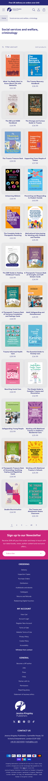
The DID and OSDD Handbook (13, 122)
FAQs (24, 677)
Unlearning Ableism (12, 196)
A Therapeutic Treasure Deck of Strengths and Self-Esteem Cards (35, 275)
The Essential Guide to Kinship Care (35, 353)
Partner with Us (24, 681)
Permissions (24, 685)
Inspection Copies (24, 574)
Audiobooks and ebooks (24, 587)
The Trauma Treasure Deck (13, 158)
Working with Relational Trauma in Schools (35, 469)
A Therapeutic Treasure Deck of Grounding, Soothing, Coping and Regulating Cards (13, 471)
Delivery (24, 570)
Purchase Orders (24, 579)
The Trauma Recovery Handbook (35, 82)
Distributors (24, 583)
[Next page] (36, 525)
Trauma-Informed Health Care (12, 353)
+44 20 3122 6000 (17, 742)
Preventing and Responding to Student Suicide (35, 197)
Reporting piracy (24, 690)
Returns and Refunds (24, 596)
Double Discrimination (12, 509)
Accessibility (24, 645)
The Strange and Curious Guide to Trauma (35, 122)
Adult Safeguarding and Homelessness (35, 313)
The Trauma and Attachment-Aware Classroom (35, 511)
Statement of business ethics (24, 694)
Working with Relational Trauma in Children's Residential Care (35, 430)
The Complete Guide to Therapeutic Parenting (13, 234)
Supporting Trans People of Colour (35, 159)
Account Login (24, 619)
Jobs (24, 668)
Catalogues (24, 592)
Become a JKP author (24, 663)
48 (31, 525)
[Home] (14, 10)
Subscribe (10, 553)
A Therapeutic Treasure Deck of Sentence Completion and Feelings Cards (13, 314)
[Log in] (38, 9)
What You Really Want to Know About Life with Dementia (12, 83)
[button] (3, 10)
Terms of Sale (24, 628)
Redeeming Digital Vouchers (24, 601)
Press (24, 672)
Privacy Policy (24, 636)
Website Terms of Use (24, 632)
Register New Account (24, 623)
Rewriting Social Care (13, 389)
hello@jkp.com (32, 742)
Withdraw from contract (24, 650)
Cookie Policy (24, 641)
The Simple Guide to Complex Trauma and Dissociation (35, 391)
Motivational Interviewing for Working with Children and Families (35, 235)
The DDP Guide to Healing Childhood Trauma (13, 274)
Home (4, 18)
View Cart (24, 614)
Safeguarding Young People (13, 428)
